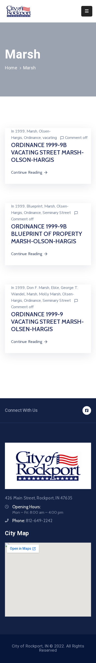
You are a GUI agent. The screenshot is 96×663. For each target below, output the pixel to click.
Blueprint (35, 206)
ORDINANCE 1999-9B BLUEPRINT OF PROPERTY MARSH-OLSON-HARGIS (46, 234)
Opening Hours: (26, 506)
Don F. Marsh (38, 287)
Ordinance (32, 137)
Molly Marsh (50, 294)
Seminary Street (57, 212)
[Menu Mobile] (86, 11)
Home (11, 67)
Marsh (32, 131)
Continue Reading (26, 172)
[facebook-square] (86, 410)
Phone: (32, 520)
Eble (55, 287)
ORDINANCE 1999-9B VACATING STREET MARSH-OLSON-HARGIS (47, 152)
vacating (50, 137)
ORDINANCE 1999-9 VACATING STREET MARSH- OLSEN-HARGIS (47, 322)
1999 (20, 131)
